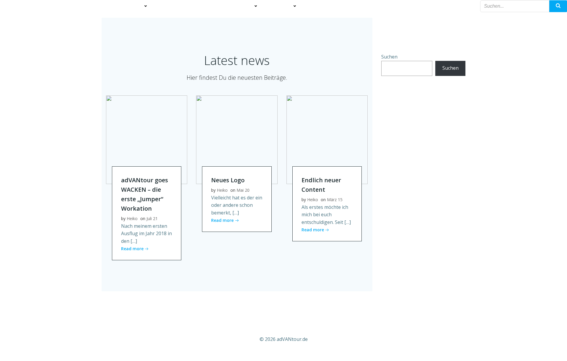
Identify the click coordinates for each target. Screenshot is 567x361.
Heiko (132, 218)
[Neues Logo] (236, 139)
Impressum (355, 6)
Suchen (389, 56)
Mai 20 (243, 190)
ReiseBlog (281, 6)
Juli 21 (152, 218)
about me (320, 6)
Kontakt (431, 6)
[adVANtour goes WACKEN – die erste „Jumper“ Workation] (146, 139)
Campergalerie (79, 6)
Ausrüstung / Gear (232, 6)
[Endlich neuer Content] (327, 139)
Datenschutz (394, 6)
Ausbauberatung (179, 6)
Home (45, 6)
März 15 (335, 199)
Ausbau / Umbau (125, 6)
